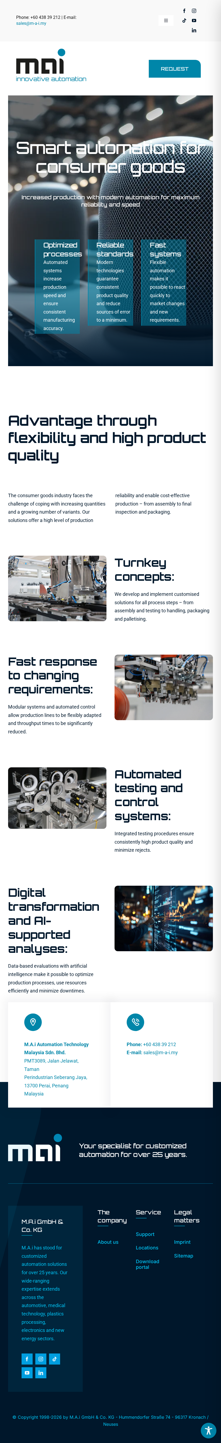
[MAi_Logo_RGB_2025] (51, 51)
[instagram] (194, 11)
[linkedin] (194, 30)
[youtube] (194, 20)
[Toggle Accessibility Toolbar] (208, 1430)
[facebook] (184, 11)
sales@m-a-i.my (31, 23)
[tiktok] (184, 20)
